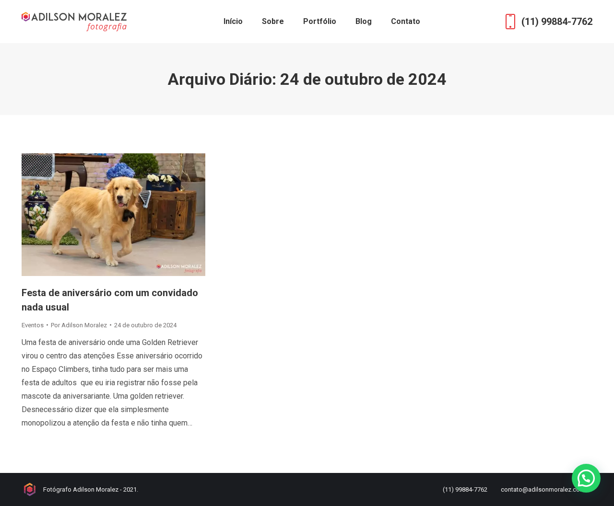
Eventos (33, 325)
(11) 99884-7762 (556, 21)
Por (79, 325)
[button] (586, 478)
